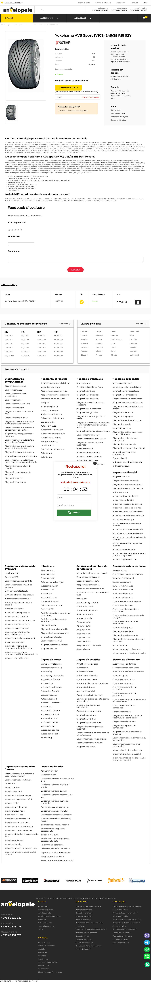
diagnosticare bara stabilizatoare (128, 402)
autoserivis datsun (49, 586)
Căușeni (84, 355)
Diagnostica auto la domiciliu (54, 629)
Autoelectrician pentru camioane (92, 683)
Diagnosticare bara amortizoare (127, 399)
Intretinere (47, 566)
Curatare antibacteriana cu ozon (128, 574)
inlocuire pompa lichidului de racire (129, 653)
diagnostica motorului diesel (54, 645)
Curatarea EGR (12, 577)
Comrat (84, 336)
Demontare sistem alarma (89, 711)
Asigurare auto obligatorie (89, 645)
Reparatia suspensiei (126, 378)
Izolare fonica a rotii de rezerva (55, 825)
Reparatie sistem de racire (129, 566)
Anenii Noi (134, 332)
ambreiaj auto (83, 383)
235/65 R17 (41, 356)
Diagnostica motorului (15, 386)
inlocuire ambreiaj (85, 449)
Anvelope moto (44, 913)
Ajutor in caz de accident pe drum (127, 923)
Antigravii (45, 402)
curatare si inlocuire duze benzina (128, 672)
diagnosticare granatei (87, 412)
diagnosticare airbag (86, 719)
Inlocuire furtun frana (15, 811)
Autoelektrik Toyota (86, 687)
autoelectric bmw (85, 672)
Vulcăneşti (134, 355)
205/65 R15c (9, 356)
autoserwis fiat (48, 726)
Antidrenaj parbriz (85, 606)
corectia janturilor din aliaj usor (127, 387)
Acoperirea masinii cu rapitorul (55, 395)
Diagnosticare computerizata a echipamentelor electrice (19, 429)
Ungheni (133, 351)
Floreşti (99, 355)
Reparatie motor (51, 659)
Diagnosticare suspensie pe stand (129, 448)
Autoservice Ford (49, 699)
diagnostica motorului (51, 637)
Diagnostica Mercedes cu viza (55, 633)
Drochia (133, 339)
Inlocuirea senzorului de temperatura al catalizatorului (18, 647)
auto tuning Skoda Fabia (52, 675)
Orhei (113, 343)
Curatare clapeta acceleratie (126, 668)
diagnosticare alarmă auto (89, 723)
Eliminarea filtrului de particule (19, 595)
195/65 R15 (8, 352)
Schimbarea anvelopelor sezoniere (127, 920)
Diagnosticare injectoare (124, 722)
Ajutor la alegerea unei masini (125, 913)
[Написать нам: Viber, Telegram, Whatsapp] (147, 964)
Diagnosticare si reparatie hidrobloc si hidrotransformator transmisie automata (93, 424)
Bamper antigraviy (49, 441)
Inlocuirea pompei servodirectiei (128, 529)
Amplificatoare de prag (87, 664)
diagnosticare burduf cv (88, 399)
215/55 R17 (41, 336)
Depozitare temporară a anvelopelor (128, 906)
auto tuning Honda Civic (124, 664)
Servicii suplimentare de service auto (92, 567)
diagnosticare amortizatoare (126, 391)
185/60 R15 (8, 336)
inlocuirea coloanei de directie (127, 508)
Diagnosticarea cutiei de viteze (91, 439)
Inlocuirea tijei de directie (124, 559)
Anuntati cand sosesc (90, 97)
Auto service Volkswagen (52, 582)
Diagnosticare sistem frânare (18, 780)
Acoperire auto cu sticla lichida (55, 383)
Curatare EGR (47, 609)
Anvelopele (14, 25)
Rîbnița (114, 355)
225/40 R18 (58, 336)
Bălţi (132, 336)
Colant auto (46, 453)
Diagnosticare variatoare (88, 435)
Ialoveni (99, 351)
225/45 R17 (41, 340)
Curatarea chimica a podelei (54, 791)
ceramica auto (47, 445)
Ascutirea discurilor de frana (90, 387)
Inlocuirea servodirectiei (124, 549)
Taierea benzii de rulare (122, 936)
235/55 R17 (41, 352)
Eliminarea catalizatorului (16, 591)
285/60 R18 (58, 356)
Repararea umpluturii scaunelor (56, 852)
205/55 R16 (25, 352)
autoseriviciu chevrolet (51, 687)
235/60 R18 (58, 348)
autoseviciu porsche (50, 734)
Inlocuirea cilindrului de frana (18, 830)
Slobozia (114, 336)
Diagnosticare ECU (14, 478)
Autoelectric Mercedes (87, 675)
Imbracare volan (120, 492)
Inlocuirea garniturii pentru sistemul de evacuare (17, 633)
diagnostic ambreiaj (86, 391)
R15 (6, 332)
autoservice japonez (122, 383)
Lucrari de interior (52, 766)
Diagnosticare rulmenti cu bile (127, 420)
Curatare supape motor (124, 679)
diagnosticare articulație (88, 395)
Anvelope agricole (45, 910)
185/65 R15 (8, 340)
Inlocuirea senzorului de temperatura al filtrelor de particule (21, 653)
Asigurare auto (47, 570)
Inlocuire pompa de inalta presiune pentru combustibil (129, 759)
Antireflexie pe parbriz (87, 610)
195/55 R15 (8, 344)
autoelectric (82, 668)
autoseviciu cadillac (50, 730)
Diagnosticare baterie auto (17, 404)
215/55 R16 (25, 336)
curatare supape (120, 675)
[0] (143, 18)
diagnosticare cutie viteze (89, 409)
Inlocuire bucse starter (87, 460)
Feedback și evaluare (26, 208)
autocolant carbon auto (52, 430)
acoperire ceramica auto (88, 581)
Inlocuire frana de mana (16, 807)
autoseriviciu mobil (86, 691)
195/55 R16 (25, 348)
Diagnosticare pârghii (123, 416)
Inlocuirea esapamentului (17, 628)
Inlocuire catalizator (14, 609)
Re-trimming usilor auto (52, 845)
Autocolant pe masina (51, 437)
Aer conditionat (120, 570)
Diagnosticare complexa (16, 418)
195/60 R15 (8, 348)
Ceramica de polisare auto (53, 449)
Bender (84, 339)
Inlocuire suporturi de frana (17, 822)
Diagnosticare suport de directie (128, 488)
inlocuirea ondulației (14, 642)
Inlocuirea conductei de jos (17, 624)
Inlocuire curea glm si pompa (126, 649)
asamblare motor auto (51, 664)
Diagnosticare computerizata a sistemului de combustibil (127, 716)
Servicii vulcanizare (121, 943)
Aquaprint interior (49, 771)
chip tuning (46, 738)
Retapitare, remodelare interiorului (57, 860)
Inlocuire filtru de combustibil (127, 754)
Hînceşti (99, 336)
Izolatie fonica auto (49, 835)
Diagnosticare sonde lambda (18, 581)
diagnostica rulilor (121, 477)
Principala (4, 25)
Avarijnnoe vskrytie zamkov (90, 695)
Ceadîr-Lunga (116, 339)
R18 (56, 332)
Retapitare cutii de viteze (52, 856)
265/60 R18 (58, 352)
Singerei (84, 347)
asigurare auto (47, 422)
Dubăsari (133, 343)
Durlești (99, 347)
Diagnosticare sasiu (122, 424)
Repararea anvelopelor (122, 933)
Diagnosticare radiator (123, 631)
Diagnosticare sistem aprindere (91, 739)
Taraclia (133, 347)
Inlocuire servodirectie (123, 500)
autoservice (46, 594)
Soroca (99, 339)
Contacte (134, 3)
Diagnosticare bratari (14, 408)
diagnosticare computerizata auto (21, 456)
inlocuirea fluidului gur (123, 519)
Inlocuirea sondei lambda (17, 658)
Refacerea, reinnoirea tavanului (55, 849)
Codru (113, 332)
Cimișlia (99, 343)
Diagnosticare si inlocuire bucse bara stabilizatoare (128, 433)
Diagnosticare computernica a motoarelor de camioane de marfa (21, 461)
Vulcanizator (43, 969)
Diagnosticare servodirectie (125, 481)
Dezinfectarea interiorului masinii (56, 815)
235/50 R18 (58, 344)
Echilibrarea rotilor (120, 939)
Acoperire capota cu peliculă (54, 391)
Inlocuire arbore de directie (125, 496)
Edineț (113, 347)
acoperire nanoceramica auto (90, 589)
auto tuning (46, 672)
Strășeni (84, 343)
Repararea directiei (125, 472)
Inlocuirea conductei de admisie (20, 620)
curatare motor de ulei (123, 578)
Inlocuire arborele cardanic (89, 456)
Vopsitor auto (43, 959)
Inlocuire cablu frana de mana (19, 795)
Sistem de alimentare (126, 659)
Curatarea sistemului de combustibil (124, 706)
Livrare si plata (84, 3)
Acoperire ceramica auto (88, 577)
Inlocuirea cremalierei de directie (128, 512)
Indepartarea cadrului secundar (127, 462)
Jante (40, 929)
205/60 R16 (25, 356)
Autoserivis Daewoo (50, 691)
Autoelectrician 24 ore (87, 679)
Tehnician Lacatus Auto (47, 962)
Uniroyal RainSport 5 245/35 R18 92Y (20, 301)
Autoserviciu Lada (49, 718)
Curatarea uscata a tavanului (54, 811)
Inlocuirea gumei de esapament (20, 638)
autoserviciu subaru (50, 722)
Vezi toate (64, 324)
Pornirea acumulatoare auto (124, 929)
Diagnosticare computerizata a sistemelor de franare (19, 441)
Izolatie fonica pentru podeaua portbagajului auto (55, 840)
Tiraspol (84, 351)
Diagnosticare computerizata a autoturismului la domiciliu (19, 422)
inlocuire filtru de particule (17, 612)
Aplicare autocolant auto (52, 418)
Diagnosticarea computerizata (14, 380)
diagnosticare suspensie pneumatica (124, 453)
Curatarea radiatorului (123, 605)
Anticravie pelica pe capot (53, 399)
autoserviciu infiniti (50, 714)
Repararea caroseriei (54, 378)
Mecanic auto (43, 966)
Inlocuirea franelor (13, 844)
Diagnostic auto (48, 625)
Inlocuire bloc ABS (13, 791)
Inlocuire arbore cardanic (88, 453)
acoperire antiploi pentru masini (92, 573)
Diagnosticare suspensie (124, 444)
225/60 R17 (41, 344)
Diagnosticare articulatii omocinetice (16, 395)
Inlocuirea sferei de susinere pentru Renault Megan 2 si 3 (129, 554)
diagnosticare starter (86, 747)
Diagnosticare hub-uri (123, 412)
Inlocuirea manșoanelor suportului (21, 848)
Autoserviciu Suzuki (50, 601)
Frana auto (10, 784)
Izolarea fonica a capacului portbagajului (53, 830)
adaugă (75, 270)
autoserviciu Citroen (50, 710)
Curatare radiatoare (122, 582)
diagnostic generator (86, 715)
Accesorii (42, 920)
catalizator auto (12, 573)
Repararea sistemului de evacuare (89, 923)
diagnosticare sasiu (122, 428)
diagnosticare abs (49, 648)
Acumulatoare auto (46, 926)
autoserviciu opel (49, 597)
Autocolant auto (48, 426)
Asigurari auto (83, 649)
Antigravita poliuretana (51, 414)
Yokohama (24, 25)
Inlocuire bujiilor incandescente (127, 750)
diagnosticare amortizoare (125, 395)
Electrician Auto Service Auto (50, 972)
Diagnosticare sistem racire (125, 635)
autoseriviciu (47, 683)
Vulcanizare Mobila (120, 910)
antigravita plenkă (49, 406)
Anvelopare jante (85, 614)
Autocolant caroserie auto (53, 434)
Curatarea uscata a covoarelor (54, 807)
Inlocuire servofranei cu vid (17, 819)
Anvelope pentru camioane (49, 916)
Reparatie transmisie (90, 378)
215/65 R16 (25, 344)
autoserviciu (46, 707)
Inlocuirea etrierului (14, 840)
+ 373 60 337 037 (100, 10)
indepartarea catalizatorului (18, 599)
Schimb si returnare (103, 3)
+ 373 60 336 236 (119, 10)
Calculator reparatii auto (52, 605)
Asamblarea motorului (51, 668)
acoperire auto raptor (51, 387)
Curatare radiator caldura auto (127, 601)
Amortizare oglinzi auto (88, 602)
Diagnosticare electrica (15, 482)
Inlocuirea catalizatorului (16, 616)
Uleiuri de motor (45, 923)
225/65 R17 (41, 348)
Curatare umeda (48, 775)
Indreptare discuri (121, 466)
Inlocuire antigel (120, 645)
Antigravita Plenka (49, 410)
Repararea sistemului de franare (89, 946)
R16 (23, 332)
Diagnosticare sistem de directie (128, 484)
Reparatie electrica (89, 659)
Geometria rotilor (121, 458)
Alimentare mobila (120, 916)
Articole (41, 949)
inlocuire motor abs (14, 815)
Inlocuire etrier (12, 803)
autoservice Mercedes (51, 703)
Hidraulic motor (12, 787)
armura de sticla (84, 618)
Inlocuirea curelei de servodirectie (129, 515)
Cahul (113, 351)
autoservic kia (47, 590)
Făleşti (98, 332)
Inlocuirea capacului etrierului (19, 826)
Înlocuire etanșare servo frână (18, 799)
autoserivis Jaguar (49, 695)
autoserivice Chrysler (50, 679)
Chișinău (84, 332)
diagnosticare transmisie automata (93, 431)
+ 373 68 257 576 (139, 10)
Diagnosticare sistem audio (89, 743)
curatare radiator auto (123, 586)
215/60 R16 (25, 340)
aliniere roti (82, 599)
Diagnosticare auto (14, 400)
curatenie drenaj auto (123, 627)
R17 (39, 332)
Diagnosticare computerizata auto (21, 452)
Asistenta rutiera (119, 926)
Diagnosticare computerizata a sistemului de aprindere (19, 447)
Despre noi (121, 3)
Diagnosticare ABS (13, 390)
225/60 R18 (58, 340)
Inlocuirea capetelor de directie (127, 504)
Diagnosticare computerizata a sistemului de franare (19, 775)
